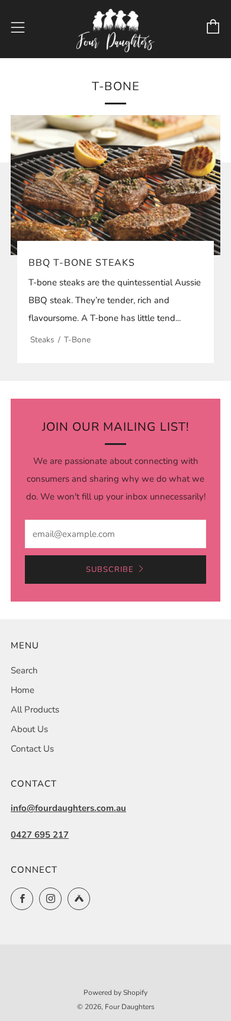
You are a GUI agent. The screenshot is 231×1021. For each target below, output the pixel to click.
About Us (29, 729)
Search (24, 670)
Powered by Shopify (115, 992)
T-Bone (77, 339)
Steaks (42, 339)
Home (22, 690)
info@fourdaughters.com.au (68, 808)
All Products (35, 709)
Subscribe (110, 569)
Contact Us (32, 749)
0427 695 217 (40, 835)
